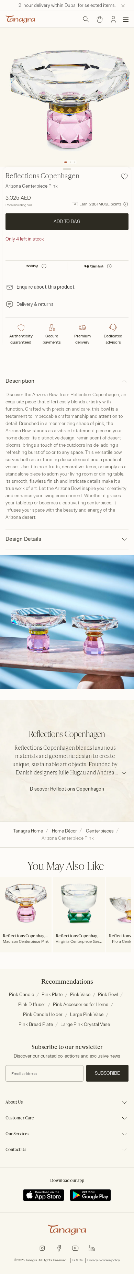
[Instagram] (42, 1247)
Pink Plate (52, 994)
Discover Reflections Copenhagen (67, 789)
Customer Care (19, 1118)
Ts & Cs (77, 1260)
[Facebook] (59, 1247)
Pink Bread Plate (36, 1024)
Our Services (17, 1134)
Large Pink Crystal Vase (85, 1024)
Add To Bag (67, 221)
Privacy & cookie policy (103, 1260)
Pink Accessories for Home (80, 1004)
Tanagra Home (28, 831)
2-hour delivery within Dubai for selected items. (67, 5)
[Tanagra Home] (20, 19)
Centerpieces (100, 831)
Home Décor (64, 831)
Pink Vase (80, 994)
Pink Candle (21, 994)
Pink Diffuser (31, 1004)
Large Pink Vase (86, 1014)
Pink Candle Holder (43, 1014)
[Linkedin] (92, 1247)
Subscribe (107, 1073)
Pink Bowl (108, 994)
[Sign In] (113, 19)
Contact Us (15, 1150)
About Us (14, 1102)
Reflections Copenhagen (42, 176)
